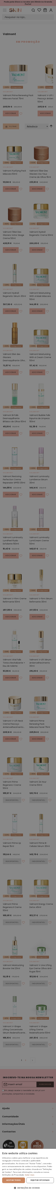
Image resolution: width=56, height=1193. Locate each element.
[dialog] (28, 1171)
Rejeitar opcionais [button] (40, 1180)
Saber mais (29, 1175)
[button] (28, 1188)
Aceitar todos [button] (13, 1180)
